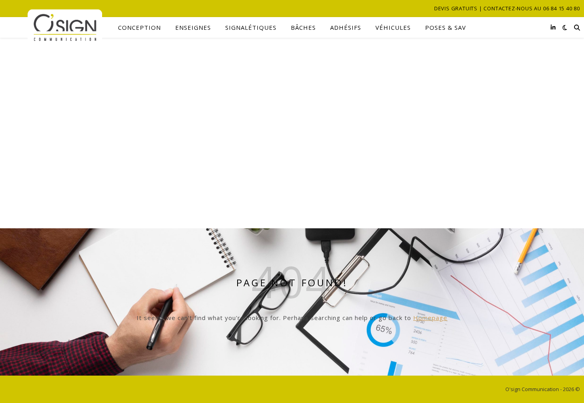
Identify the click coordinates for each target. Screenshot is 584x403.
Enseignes (193, 27)
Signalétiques (251, 27)
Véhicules (393, 27)
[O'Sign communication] (53, 28)
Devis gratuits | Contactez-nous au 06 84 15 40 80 (507, 8)
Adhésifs (345, 27)
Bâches (303, 27)
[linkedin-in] (553, 27)
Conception (139, 27)
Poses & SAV (445, 27)
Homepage (430, 318)
